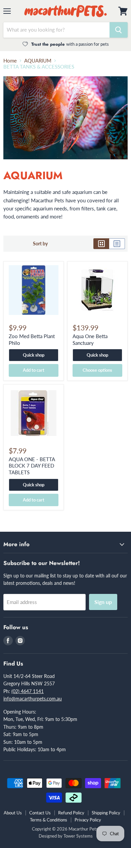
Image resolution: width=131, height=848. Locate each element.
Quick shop (33, 355)
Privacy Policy (88, 819)
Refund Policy (71, 812)
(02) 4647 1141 (27, 691)
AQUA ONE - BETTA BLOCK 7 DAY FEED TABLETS (32, 465)
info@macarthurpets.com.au (32, 698)
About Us (13, 812)
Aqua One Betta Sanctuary (90, 339)
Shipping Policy (106, 812)
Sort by (40, 243)
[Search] (119, 30)
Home (10, 61)
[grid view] (101, 243)
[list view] (117, 243)
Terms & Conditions (48, 819)
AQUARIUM (37, 61)
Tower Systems (78, 836)
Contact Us (40, 812)
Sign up (103, 602)
